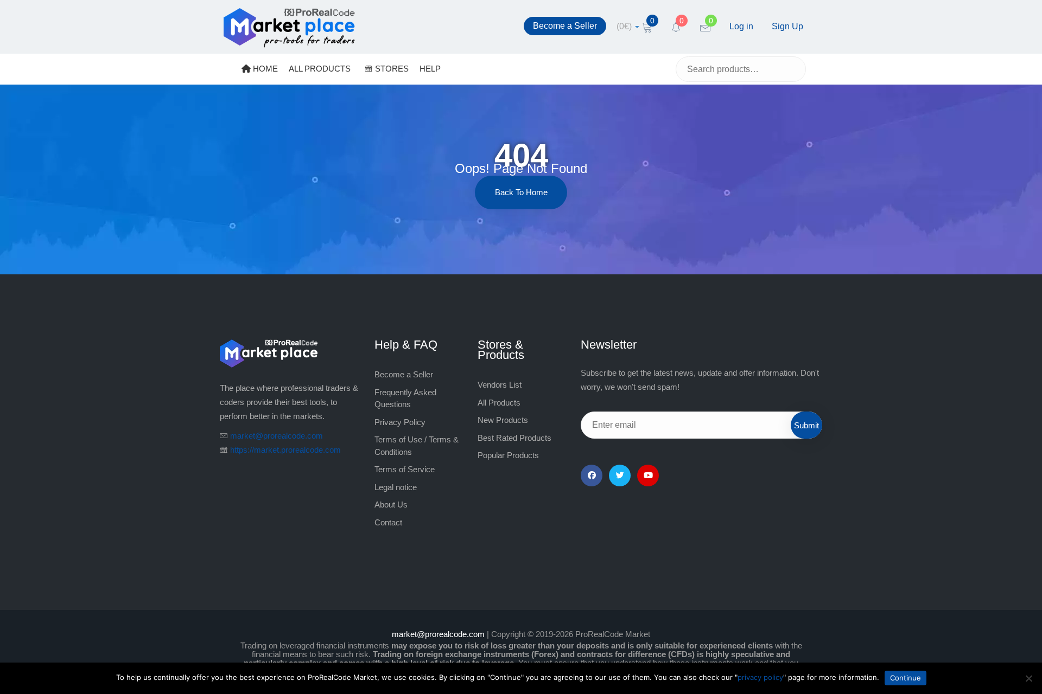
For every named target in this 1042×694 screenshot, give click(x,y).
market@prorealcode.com (276, 435)
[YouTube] (648, 475)
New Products (503, 420)
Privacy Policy (399, 422)
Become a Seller (565, 25)
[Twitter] (620, 475)
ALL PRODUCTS (320, 68)
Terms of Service (404, 469)
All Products (499, 402)
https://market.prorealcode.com (285, 449)
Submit (806, 425)
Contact (388, 522)
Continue (905, 677)
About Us (391, 504)
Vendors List (500, 384)
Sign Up (787, 26)
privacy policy (760, 677)
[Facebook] (591, 475)
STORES (391, 68)
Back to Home (521, 192)
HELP (430, 68)
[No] (1028, 678)
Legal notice (395, 487)
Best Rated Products (514, 437)
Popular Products (508, 455)
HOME (264, 68)
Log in (741, 26)
